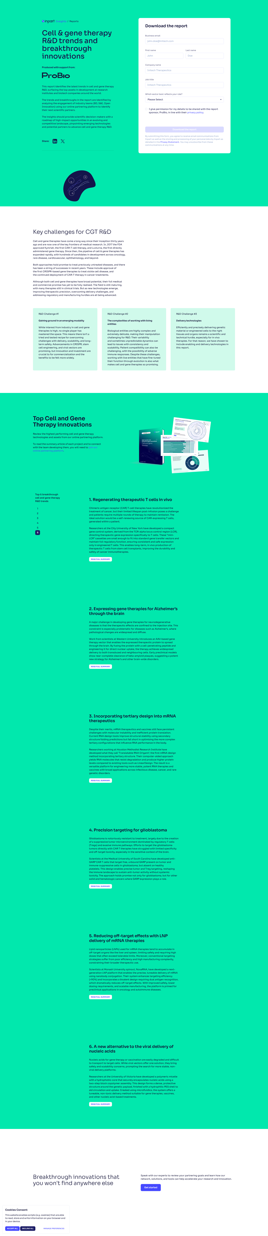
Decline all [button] (28, 1228)
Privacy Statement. (170, 142)
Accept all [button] (12, 1228)
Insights (61, 21)
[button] (54, 141)
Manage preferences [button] (53, 1228)
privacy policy (195, 112)
